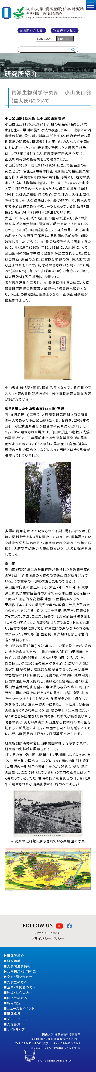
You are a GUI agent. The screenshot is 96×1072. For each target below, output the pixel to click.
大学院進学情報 (19, 966)
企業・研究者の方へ (21, 987)
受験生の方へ (17, 982)
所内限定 (14, 1003)
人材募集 (14, 1024)
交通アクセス (66, 30)
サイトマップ (16, 1029)
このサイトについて (46, 932)
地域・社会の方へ (20, 992)
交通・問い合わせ (19, 976)
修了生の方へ (17, 998)
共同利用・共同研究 (21, 971)
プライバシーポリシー (48, 938)
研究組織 (14, 961)
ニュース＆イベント (20, 1008)
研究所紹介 (15, 955)
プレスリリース (17, 1019)
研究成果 (14, 1013)
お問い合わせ (33, 30)
